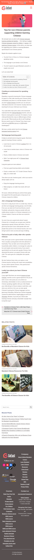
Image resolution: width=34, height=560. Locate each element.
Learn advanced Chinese (9, 531)
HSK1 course (9, 516)
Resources (25, 467)
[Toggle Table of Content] (27, 77)
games (27, 43)
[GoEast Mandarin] (7, 8)
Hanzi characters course (9, 521)
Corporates (9, 511)
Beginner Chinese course (9, 513)
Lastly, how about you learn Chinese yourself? (15, 87)
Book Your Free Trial (9, 494)
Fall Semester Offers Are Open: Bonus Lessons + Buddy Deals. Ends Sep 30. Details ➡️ (17, 2)
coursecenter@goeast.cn (25, 494)
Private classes (9, 501)
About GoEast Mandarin (25, 457)
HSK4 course (9, 526)
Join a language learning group (11, 83)
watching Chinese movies (9, 45)
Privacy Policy (25, 486)
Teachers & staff (24, 484)
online (22, 294)
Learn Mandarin (25, 462)
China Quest (24, 469)
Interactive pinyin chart (9, 543)
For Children (9, 506)
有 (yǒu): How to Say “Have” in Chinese (13, 416)
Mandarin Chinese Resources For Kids (15, 371)
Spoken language (9, 533)
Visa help (24, 477)
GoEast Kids (9, 546)
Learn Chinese (25, 464)
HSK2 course (9, 518)
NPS (25, 482)
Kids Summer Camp (9, 509)
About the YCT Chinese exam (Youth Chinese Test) (17, 312)
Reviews (25, 472)
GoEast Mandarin (17, 112)
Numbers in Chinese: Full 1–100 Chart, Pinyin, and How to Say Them (17, 307)
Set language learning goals (11, 81)
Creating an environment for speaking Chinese (15, 79)
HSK (5, 173)
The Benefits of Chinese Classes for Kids (15, 395)
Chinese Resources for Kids (9, 344)
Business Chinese (9, 536)
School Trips (24, 479)
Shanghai (4, 296)
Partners (25, 474)
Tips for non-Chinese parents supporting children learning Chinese (17, 33)
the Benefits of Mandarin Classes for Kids (15, 346)
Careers (25, 459)
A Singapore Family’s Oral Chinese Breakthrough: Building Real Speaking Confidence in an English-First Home (16, 430)
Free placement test (9, 538)
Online (9, 496)
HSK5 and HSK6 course (9, 528)
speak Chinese (11, 102)
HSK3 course (9, 523)
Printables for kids (9, 541)
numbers (23, 144)
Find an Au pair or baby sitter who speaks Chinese (16, 85)
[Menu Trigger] (31, 7)
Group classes (9, 504)
